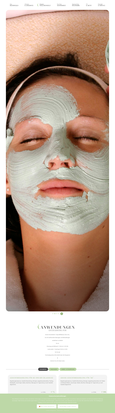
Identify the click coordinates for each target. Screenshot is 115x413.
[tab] (43, 369)
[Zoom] (57, 160)
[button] (52, 313)
